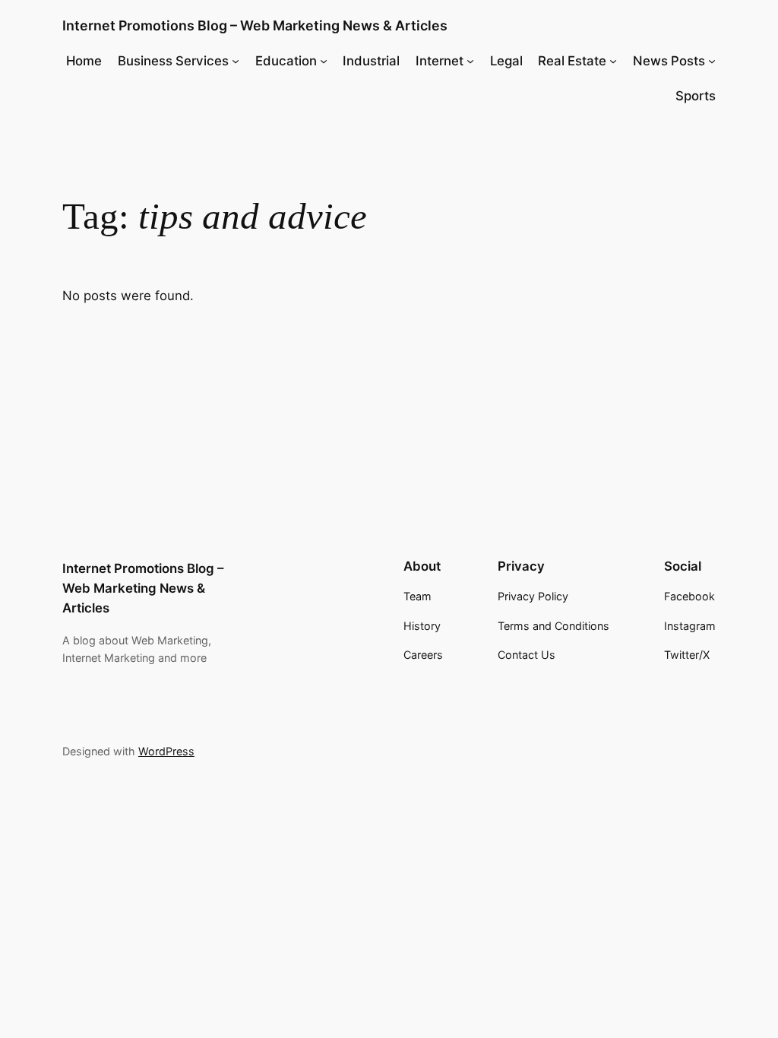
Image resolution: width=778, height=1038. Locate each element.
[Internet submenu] (470, 61)
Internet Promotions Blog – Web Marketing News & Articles (255, 25)
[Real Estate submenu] (613, 61)
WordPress (166, 751)
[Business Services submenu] (235, 61)
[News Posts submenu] (712, 61)
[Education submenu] (323, 61)
